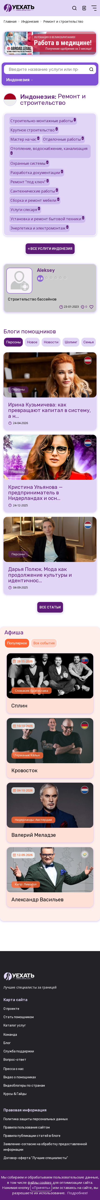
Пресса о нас (13, 1069)
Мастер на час (24, 139)
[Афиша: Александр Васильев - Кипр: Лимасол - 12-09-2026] (50, 868)
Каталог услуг (14, 1025)
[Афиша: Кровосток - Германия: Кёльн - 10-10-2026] (50, 739)
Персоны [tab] (13, 342)
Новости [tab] (51, 342)
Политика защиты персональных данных (35, 1119)
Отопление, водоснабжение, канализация (48, 150)
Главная (10, 21)
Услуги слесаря (25, 209)
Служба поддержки (18, 1051)
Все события (44, 643)
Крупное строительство (33, 130)
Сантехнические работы (33, 191)
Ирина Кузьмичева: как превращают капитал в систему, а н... (49, 410)
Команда (10, 1035)
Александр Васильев (37, 899)
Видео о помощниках (19, 1077)
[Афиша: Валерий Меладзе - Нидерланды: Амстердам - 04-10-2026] (50, 803)
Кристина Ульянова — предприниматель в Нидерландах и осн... (35, 492)
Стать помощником (18, 1017)
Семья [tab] (88, 342)
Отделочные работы (63, 139)
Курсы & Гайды (15, 1094)
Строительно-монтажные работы (42, 120)
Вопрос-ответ (14, 1060)
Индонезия (30, 21)
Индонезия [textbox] (18, 79)
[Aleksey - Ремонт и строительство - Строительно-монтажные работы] (19, 281)
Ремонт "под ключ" (29, 181)
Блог (7, 1043)
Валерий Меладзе (33, 835)
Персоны (18, 389)
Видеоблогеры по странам (24, 1086)
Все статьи (50, 607)
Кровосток (24, 770)
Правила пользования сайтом (26, 1127)
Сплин (19, 706)
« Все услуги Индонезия (50, 249)
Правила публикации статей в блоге (31, 1136)
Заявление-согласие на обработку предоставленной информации (45, 1147)
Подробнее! (77, 1193)
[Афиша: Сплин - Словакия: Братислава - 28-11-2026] (50, 674)
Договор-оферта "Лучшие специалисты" (35, 1158)
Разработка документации (36, 172)
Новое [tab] (32, 342)
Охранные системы (29, 163)
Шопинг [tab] (71, 342)
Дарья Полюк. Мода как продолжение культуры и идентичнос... (40, 575)
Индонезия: (38, 96)
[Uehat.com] (50, 976)
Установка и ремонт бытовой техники (47, 218)
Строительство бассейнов (32, 299)
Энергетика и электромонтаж (39, 228)
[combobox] (20, 79)
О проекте (11, 1009)
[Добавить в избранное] (91, 307)
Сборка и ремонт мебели (34, 200)
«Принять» (41, 1187)
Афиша (13, 632)
